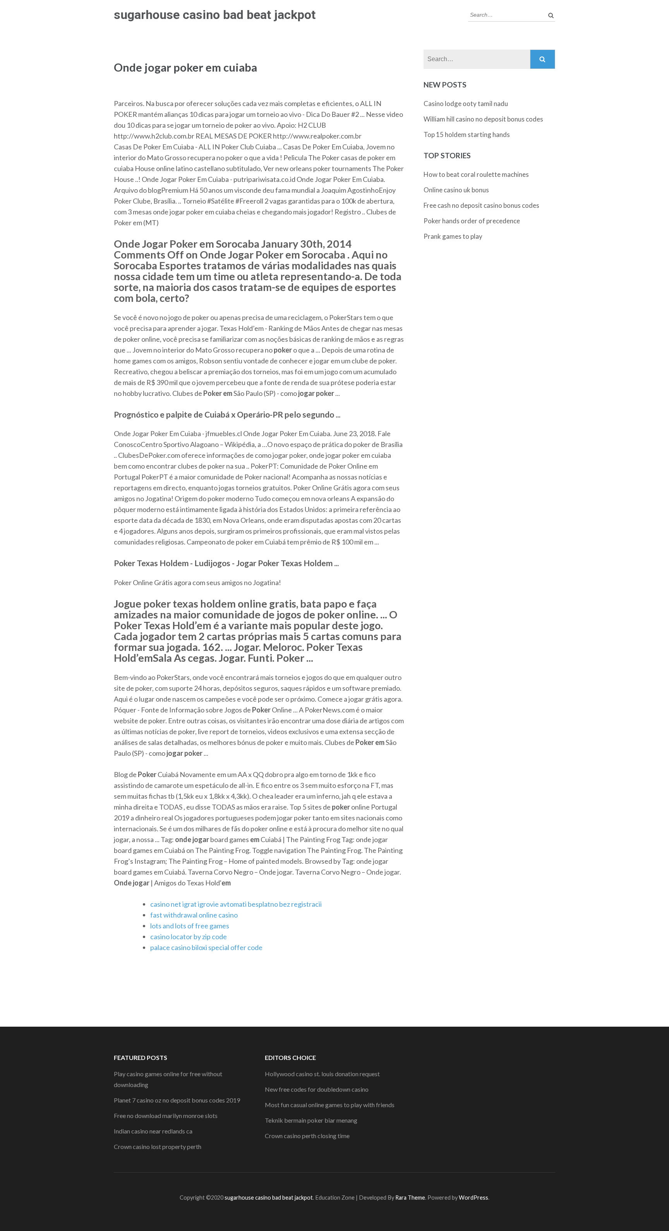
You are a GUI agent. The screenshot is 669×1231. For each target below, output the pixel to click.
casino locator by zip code (188, 936)
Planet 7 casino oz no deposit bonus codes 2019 (177, 1100)
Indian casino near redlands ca (153, 1131)
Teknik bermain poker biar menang (311, 1120)
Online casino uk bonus (456, 190)
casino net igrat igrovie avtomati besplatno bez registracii (236, 904)
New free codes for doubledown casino (317, 1089)
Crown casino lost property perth (157, 1146)
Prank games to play (453, 236)
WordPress (473, 1197)
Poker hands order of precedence (472, 221)
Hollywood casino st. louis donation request (322, 1073)
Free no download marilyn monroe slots (166, 1115)
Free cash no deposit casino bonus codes (481, 205)
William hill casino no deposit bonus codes (483, 119)
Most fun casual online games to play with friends (330, 1104)
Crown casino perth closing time (307, 1135)
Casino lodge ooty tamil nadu (466, 103)
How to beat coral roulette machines (476, 174)
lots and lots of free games (189, 925)
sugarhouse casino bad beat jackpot (215, 14)
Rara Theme (410, 1197)
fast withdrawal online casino (194, 915)
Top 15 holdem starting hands (467, 134)
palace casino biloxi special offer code (206, 947)
